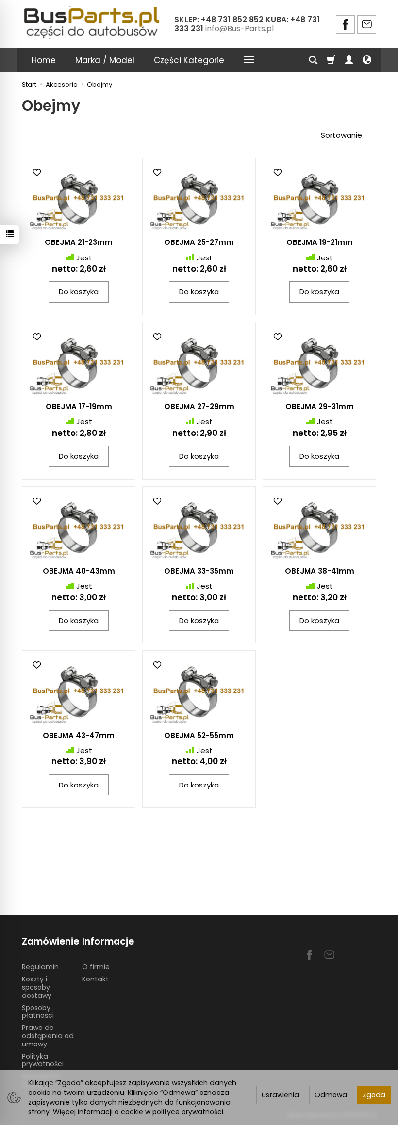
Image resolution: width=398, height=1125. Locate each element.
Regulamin (40, 967)
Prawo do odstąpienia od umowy (48, 1036)
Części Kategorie (189, 60)
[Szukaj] (313, 60)
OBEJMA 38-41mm (319, 571)
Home (44, 60)
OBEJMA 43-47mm (79, 735)
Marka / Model (104, 60)
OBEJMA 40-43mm (79, 571)
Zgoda (374, 1095)
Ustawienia (280, 1095)
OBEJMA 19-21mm (319, 242)
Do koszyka (79, 292)
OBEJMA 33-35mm (199, 571)
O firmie (96, 967)
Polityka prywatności (43, 1060)
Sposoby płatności (38, 1012)
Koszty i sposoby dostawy (36, 987)
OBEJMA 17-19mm (79, 407)
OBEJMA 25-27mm (199, 242)
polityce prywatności (187, 1112)
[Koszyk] (331, 60)
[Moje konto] (349, 60)
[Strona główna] (93, 23)
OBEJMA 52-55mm (199, 735)
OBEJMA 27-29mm (199, 407)
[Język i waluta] (367, 60)
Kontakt (95, 979)
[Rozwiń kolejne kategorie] (249, 60)
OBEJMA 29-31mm (319, 407)
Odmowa (331, 1095)
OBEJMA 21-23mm (79, 242)
